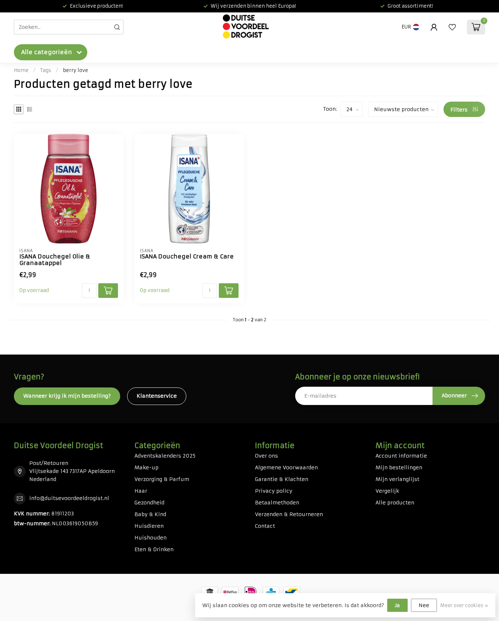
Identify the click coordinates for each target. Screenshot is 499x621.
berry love (75, 70)
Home (21, 70)
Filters (459, 109)
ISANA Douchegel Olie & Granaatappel (54, 259)
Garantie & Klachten (281, 479)
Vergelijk (387, 491)
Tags (45, 70)
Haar (140, 491)
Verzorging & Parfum (161, 479)
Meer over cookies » (464, 605)
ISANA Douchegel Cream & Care (187, 256)
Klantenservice (157, 396)
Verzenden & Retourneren (289, 514)
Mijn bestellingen (399, 467)
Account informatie (401, 456)
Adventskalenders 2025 (164, 456)
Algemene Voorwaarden (286, 467)
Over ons (266, 456)
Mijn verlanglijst (397, 479)
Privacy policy (273, 491)
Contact (265, 526)
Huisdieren (149, 526)
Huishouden (150, 537)
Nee (424, 605)
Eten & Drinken (154, 549)
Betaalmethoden (277, 502)
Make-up (146, 467)
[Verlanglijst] (452, 27)
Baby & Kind (150, 514)
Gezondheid (149, 502)
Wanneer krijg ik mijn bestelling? (67, 396)
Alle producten (395, 502)
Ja (397, 605)
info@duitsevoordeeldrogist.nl (69, 498)
